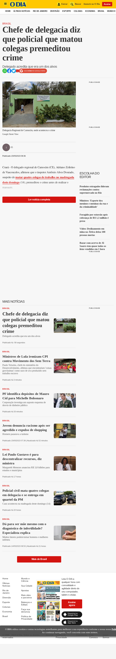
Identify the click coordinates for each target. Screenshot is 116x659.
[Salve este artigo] (17, 71)
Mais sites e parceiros (26, 596)
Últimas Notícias (21, 11)
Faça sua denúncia (25, 610)
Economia (90, 11)
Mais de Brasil (39, 559)
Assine (107, 4)
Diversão (55, 11)
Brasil (101, 11)
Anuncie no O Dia (91, 4)
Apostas (25, 590)
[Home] (18, 6)
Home (8, 11)
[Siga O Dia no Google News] (33, 72)
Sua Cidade (26, 586)
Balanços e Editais (26, 603)
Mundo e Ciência (25, 579)
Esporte (66, 11)
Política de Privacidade (26, 617)
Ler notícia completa (39, 199)
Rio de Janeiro (40, 11)
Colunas (78, 11)
